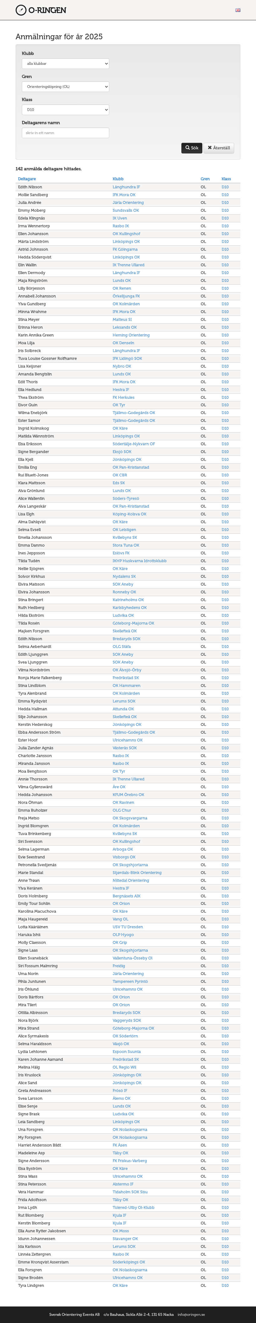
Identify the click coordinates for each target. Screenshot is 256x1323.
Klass (27, 99)
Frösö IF (120, 1090)
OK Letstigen (124, 529)
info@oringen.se (191, 1314)
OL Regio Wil (124, 1067)
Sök (194, 148)
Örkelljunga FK (126, 296)
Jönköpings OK (127, 459)
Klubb (28, 53)
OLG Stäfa (122, 646)
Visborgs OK (124, 857)
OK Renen (122, 288)
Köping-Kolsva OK (129, 514)
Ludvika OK (123, 615)
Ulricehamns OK (128, 740)
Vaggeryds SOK (127, 1020)
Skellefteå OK (125, 631)
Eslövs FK (121, 553)
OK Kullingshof (126, 233)
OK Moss (121, 1231)
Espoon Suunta (127, 1051)
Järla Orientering (128, 202)
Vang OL (120, 919)
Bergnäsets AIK (126, 896)
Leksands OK (125, 327)
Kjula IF (119, 1215)
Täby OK (120, 1153)
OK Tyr (119, 405)
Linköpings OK (126, 241)
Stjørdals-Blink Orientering (137, 872)
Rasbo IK (121, 226)
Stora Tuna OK (126, 545)
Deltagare (27, 178)
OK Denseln (123, 342)
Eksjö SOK (122, 451)
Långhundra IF (126, 187)
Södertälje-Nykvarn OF (134, 444)
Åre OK (119, 787)
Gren (27, 76)
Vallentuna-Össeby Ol (132, 958)
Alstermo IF (123, 1184)
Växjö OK (121, 1043)
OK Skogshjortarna (130, 864)
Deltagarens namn (41, 122)
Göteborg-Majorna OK (133, 623)
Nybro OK (122, 366)
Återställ (221, 148)
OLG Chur (122, 810)
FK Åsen (120, 1145)
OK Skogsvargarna (130, 818)
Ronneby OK (124, 592)
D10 (225, 187)
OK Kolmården (126, 304)
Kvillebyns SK (125, 537)
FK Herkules (124, 397)
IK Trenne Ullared (129, 265)
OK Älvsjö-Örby (127, 670)
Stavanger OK (125, 1238)
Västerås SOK (125, 748)
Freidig (119, 965)
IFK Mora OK (124, 194)
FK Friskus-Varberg (130, 1160)
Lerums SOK (124, 701)
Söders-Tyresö (126, 498)
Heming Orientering (131, 335)
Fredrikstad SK (126, 677)
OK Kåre (120, 428)
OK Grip (120, 942)
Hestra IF (121, 389)
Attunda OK (123, 709)
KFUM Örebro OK (128, 794)
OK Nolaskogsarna (130, 1129)
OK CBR (120, 475)
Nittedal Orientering (131, 880)
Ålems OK (121, 1098)
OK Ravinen (123, 802)
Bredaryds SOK (126, 638)
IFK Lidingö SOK (127, 358)
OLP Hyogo (123, 934)
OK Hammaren (126, 685)
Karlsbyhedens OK (130, 607)
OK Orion (121, 903)
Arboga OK (123, 849)
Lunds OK (122, 280)
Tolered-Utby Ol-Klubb (134, 1207)
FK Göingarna (125, 249)
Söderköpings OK (129, 1262)
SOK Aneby (123, 584)
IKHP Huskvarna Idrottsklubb (140, 560)
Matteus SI (122, 319)
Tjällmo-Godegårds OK (134, 412)
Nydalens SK (124, 576)
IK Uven (120, 218)
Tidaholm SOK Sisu (130, 1192)
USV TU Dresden (128, 927)
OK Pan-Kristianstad (131, 467)
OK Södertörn (125, 1036)
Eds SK (119, 482)
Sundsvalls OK (126, 210)
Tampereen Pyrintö (130, 981)
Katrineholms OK (128, 599)
